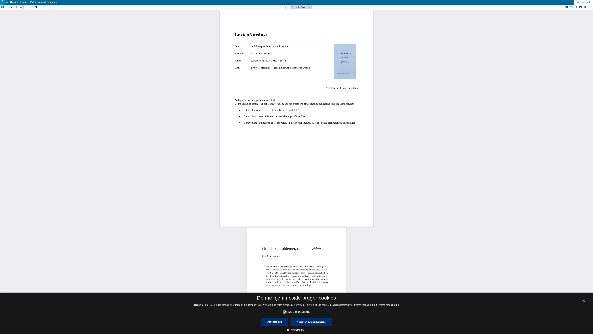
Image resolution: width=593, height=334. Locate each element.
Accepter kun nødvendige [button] (311, 321)
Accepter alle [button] (274, 321)
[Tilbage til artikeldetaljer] (2, 2)
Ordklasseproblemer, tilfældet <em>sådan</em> (31, 2)
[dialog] (296, 313)
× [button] (584, 302)
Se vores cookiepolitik (387, 305)
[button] (296, 330)
